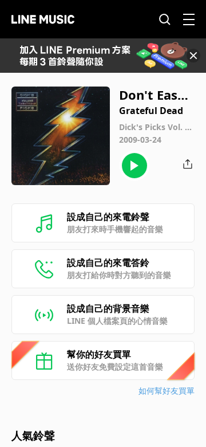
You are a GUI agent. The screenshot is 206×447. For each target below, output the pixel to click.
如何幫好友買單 (166, 390)
